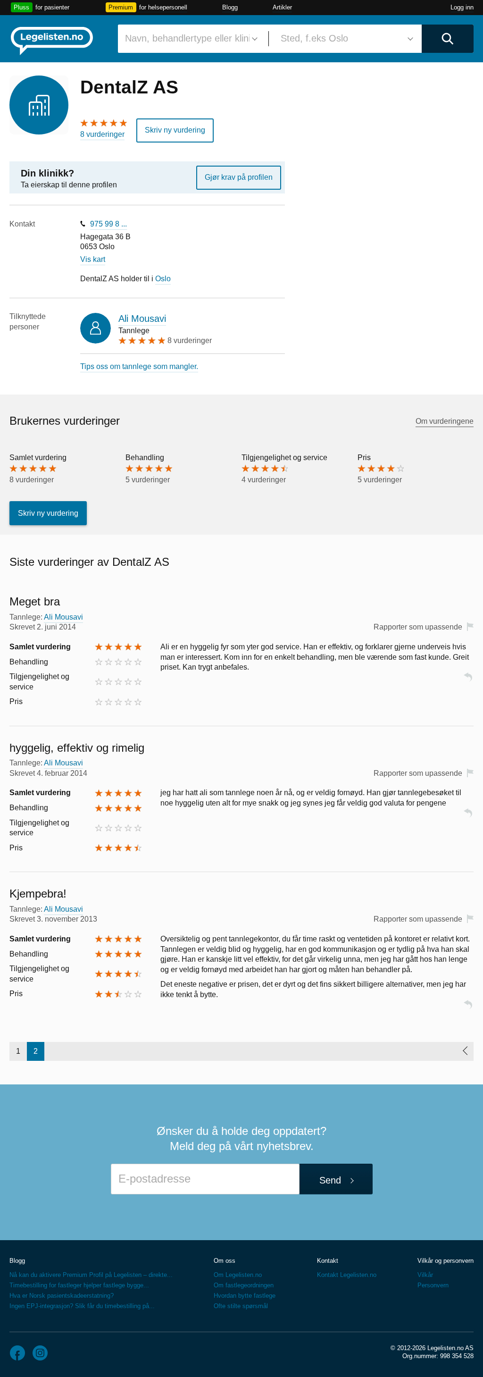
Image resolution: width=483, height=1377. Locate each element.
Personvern (433, 1285)
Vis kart (92, 259)
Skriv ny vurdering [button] (175, 130)
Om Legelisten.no (238, 1274)
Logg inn (462, 7)
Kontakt (327, 1260)
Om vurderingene (445, 421)
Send (330, 1180)
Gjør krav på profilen (239, 177)
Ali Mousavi (142, 318)
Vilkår (425, 1274)
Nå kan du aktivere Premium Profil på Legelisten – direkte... (91, 1274)
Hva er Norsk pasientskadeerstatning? (61, 1295)
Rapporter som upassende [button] (418, 627)
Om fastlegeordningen (244, 1285)
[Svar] (468, 681)
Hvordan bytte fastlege (244, 1295)
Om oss (224, 1260)
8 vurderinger (102, 134)
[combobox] (189, 39)
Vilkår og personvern (445, 1260)
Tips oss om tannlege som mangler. (139, 366)
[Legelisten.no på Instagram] (40, 1353)
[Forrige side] (465, 1051)
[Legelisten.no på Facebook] (17, 1353)
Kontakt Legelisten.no (346, 1274)
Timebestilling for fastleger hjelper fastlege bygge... (79, 1285)
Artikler (282, 7)
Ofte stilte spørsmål (241, 1306)
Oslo (163, 279)
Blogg (230, 7)
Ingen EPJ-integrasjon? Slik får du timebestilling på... (82, 1306)
